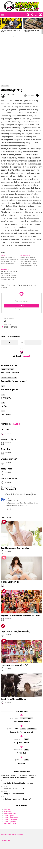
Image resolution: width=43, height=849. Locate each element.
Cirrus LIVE (6, 398)
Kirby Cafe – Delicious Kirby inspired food (18, 783)
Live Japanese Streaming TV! (14, 665)
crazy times (6, 468)
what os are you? (9, 459)
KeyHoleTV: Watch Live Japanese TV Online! (21, 615)
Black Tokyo (7, 809)
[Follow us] (32, 14)
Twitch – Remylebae (10, 820)
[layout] (10, 260)
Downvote (33, 342)
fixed (15, 285)
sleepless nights (8, 439)
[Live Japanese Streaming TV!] (21, 651)
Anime (4, 369)
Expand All (10, 494)
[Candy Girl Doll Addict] (21, 568)
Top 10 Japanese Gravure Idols (15, 548)
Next (42, 25)
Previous (1, 25)
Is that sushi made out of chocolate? (17, 799)
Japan (4, 378)
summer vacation (9, 478)
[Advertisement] (21, 59)
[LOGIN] (40, 14)
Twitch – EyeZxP (9, 816)
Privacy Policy (5, 841)
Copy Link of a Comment (17, 501)
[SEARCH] (36, 14)
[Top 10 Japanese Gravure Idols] (21, 533)
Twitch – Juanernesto (11, 818)
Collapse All (21, 494)
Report (40, 509)
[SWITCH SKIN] (28, 15)
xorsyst (5, 781)
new (20, 285)
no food (4, 406)
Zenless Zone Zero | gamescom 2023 (10, 31)
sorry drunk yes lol (9, 389)
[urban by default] (30, 261)
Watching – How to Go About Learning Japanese (18, 776)
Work (4, 287)
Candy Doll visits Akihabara (13, 788)
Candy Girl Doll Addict (11, 582)
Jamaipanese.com (10, 813)
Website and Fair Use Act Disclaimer (12, 834)
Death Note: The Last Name (13, 699)
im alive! (5, 429)
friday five (5, 449)
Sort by (28, 494)
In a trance (6, 414)
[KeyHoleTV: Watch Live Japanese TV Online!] (21, 601)
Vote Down (10, 509)
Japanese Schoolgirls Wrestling (15, 631)
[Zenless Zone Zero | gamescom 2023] (11, 23)
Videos (10, 369)
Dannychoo (7, 811)
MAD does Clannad (10, 372)
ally (4, 285)
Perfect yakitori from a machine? (31, 31)
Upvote (9, 342)
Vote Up (7, 509)
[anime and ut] (10, 274)
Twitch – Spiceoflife (10, 822)
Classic (16, 424)
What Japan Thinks (10, 824)
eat (9, 285)
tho (34, 285)
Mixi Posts (12, 378)
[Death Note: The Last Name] (21, 685)
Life (3, 386)
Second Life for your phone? (13, 381)
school (27, 285)
